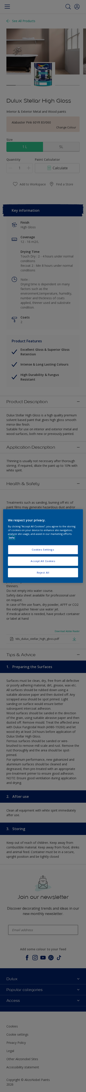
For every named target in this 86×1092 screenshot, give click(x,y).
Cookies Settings (43, 549)
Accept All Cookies (43, 561)
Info (12, 537)
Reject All (43, 572)
